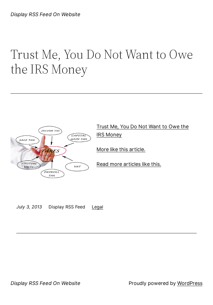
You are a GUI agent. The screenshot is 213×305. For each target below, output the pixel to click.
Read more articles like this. (129, 164)
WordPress (189, 283)
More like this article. (121, 149)
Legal (97, 207)
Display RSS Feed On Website (45, 14)
